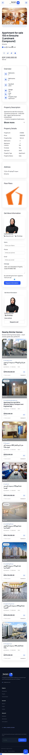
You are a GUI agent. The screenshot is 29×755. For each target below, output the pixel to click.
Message (6, 264)
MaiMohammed (8, 234)
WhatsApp (19, 236)
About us (3, 703)
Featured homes (5, 696)
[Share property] (11, 53)
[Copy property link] (7, 53)
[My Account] (26, 2)
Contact (3, 709)
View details (22, 375)
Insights (3, 706)
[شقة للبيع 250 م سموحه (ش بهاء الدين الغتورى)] (14, 592)
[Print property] (15, 53)
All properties (4, 691)
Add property (4, 718)
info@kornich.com (7, 682)
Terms (2, 751)
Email (5, 256)
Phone (6, 249)
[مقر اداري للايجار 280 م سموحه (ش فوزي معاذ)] (14, 431)
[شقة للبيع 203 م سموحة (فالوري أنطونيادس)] (14, 512)
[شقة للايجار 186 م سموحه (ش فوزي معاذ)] (14, 632)
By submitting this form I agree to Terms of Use (13, 276)
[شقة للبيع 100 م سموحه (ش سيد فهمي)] (14, 472)
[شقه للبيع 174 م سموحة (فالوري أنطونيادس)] (14, 552)
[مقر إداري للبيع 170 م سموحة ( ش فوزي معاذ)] (14, 348)
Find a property (4, 721)
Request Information (12, 283)
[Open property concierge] (25, 751)
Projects (3, 693)
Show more (9, 122)
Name (5, 242)
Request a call (9, 236)
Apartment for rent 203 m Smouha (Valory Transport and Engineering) (13, 404)
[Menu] (2, 2)
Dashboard (4, 716)
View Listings (8, 318)
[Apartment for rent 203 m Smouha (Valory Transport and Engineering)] (14, 388)
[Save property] (4, 53)
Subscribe (22, 739)
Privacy (5, 751)
